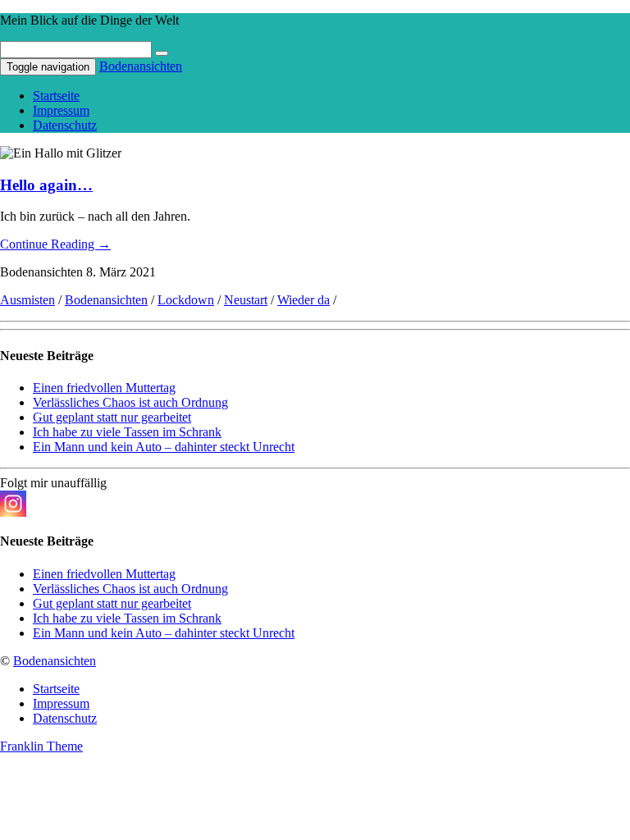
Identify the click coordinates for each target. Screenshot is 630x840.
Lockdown (186, 300)
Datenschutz (65, 125)
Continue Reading (55, 244)
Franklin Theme (41, 746)
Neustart (245, 300)
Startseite (56, 96)
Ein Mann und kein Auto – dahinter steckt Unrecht (163, 447)
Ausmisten (27, 300)
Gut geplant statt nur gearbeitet (112, 417)
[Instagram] (13, 504)
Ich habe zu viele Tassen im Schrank (127, 432)
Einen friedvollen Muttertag (104, 388)
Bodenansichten (140, 66)
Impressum (61, 110)
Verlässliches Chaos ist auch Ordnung (130, 402)
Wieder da (303, 300)
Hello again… (46, 185)
